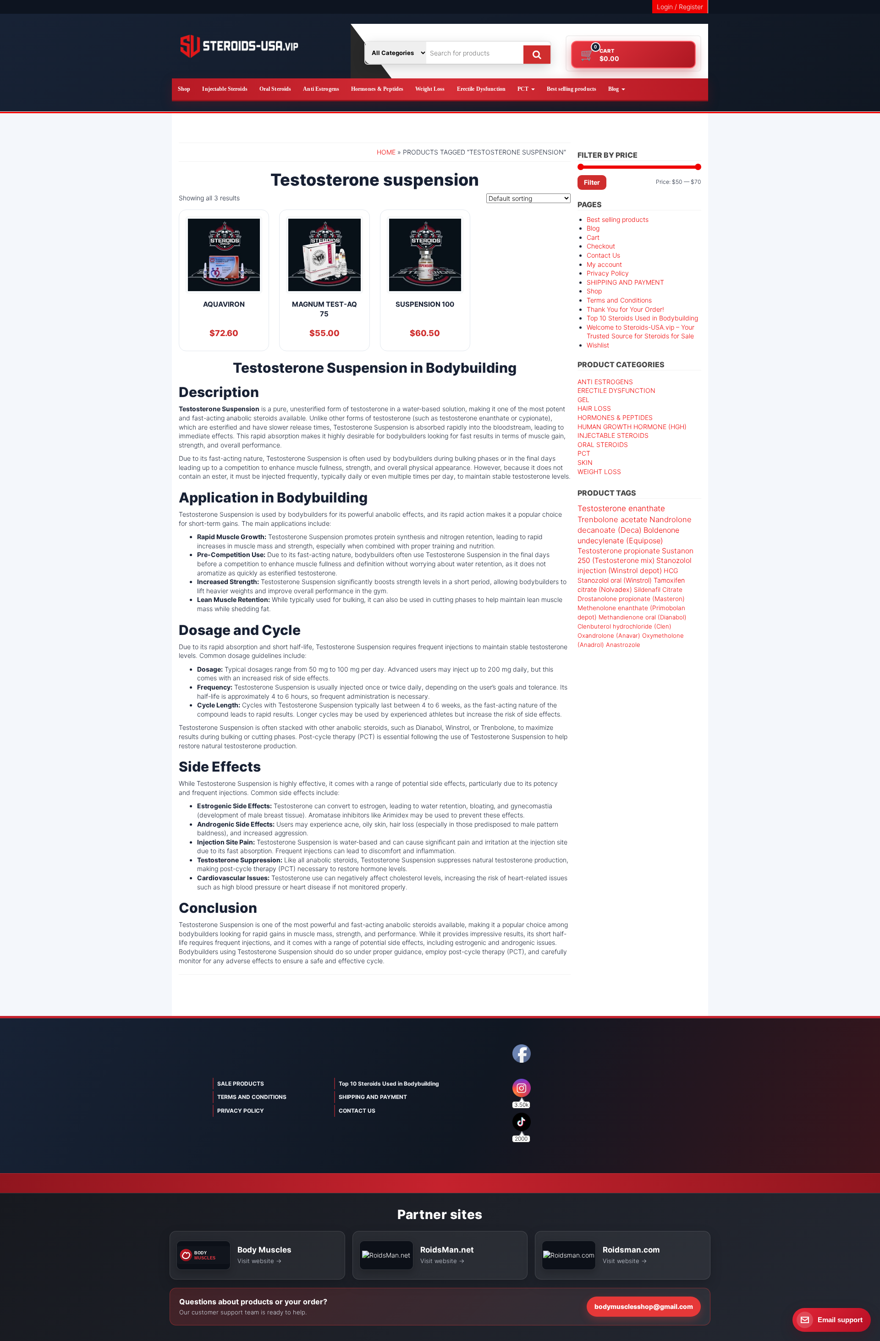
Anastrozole (623, 644)
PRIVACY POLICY (240, 1110)
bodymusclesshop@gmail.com (643, 1306)
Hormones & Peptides (377, 89)
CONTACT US (357, 1110)
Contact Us (603, 255)
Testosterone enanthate (621, 508)
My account (604, 264)
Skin (585, 462)
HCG (671, 570)
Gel (583, 399)
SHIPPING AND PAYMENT (625, 282)
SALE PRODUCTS (240, 1083)
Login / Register (680, 7)
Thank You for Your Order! (625, 309)
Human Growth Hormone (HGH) (632, 426)
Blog (614, 89)
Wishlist (598, 345)
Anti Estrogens (321, 89)
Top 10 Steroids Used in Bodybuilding (642, 318)
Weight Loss (430, 89)
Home (386, 152)
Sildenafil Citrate (658, 589)
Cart (593, 237)
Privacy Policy (608, 273)
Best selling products (572, 89)
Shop (184, 89)
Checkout (601, 246)
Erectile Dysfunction (481, 89)
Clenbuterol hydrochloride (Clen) (624, 626)
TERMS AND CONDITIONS (251, 1096)
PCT (523, 89)
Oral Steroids (275, 89)
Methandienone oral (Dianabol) (643, 617)
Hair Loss (594, 408)
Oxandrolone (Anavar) (609, 635)
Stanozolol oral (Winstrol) (615, 580)
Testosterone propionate (619, 550)
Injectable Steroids (224, 89)
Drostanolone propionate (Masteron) (631, 598)
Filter (592, 182)
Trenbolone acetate (613, 519)
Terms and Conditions (619, 300)
